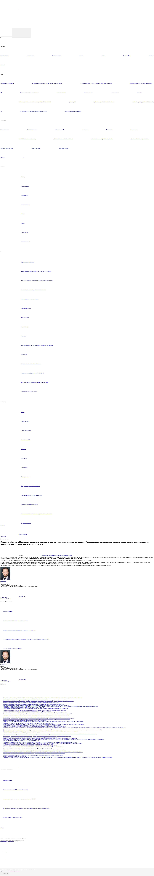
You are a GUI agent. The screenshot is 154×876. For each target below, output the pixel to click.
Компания (2, 46)
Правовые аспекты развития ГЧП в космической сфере (15, 620)
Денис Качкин (3, 581)
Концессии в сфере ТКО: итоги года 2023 (12, 648)
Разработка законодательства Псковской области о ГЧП (14, 756)
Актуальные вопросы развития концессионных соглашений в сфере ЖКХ (19, 630)
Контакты (2, 525)
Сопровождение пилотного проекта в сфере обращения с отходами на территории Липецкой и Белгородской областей (27, 748)
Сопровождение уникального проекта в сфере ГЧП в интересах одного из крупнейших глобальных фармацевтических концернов (30, 737)
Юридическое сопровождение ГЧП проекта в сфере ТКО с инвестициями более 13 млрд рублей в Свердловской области (28, 723)
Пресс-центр (3, 120)
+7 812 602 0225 (3, 597)
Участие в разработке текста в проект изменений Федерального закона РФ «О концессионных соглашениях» (25, 698)
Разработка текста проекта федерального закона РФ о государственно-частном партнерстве (21, 732)
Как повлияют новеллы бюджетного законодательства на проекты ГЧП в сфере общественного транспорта (26, 639)
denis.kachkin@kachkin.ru (5, 598)
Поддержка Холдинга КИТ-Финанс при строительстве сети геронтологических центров (21, 740)
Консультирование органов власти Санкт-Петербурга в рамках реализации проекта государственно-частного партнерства (28, 744)
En (23, 157)
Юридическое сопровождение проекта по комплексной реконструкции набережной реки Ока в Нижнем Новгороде (27, 711)
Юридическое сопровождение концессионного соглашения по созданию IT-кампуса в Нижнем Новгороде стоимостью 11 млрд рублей (30, 702)
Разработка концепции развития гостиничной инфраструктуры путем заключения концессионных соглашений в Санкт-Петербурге (30, 745)
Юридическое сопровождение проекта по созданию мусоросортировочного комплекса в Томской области (25, 720)
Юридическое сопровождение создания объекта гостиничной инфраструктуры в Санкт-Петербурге (23, 707)
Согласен (5, 873)
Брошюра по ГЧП (7, 611)
